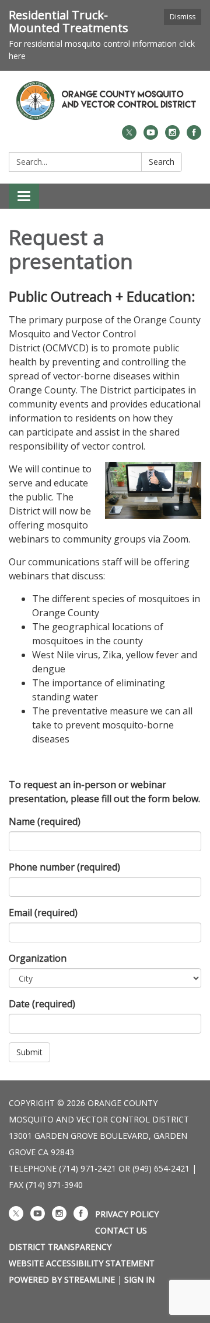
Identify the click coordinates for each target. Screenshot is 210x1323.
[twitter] (129, 136)
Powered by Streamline (62, 1279)
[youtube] (151, 136)
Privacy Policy (127, 1214)
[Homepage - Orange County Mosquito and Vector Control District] (105, 101)
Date (42, 1003)
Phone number (64, 867)
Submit (29, 1052)
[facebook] (194, 136)
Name (44, 821)
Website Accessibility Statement (82, 1263)
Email (43, 912)
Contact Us (121, 1230)
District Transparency (60, 1246)
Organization (37, 958)
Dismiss (182, 17)
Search (161, 161)
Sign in (139, 1279)
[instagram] (172, 136)
